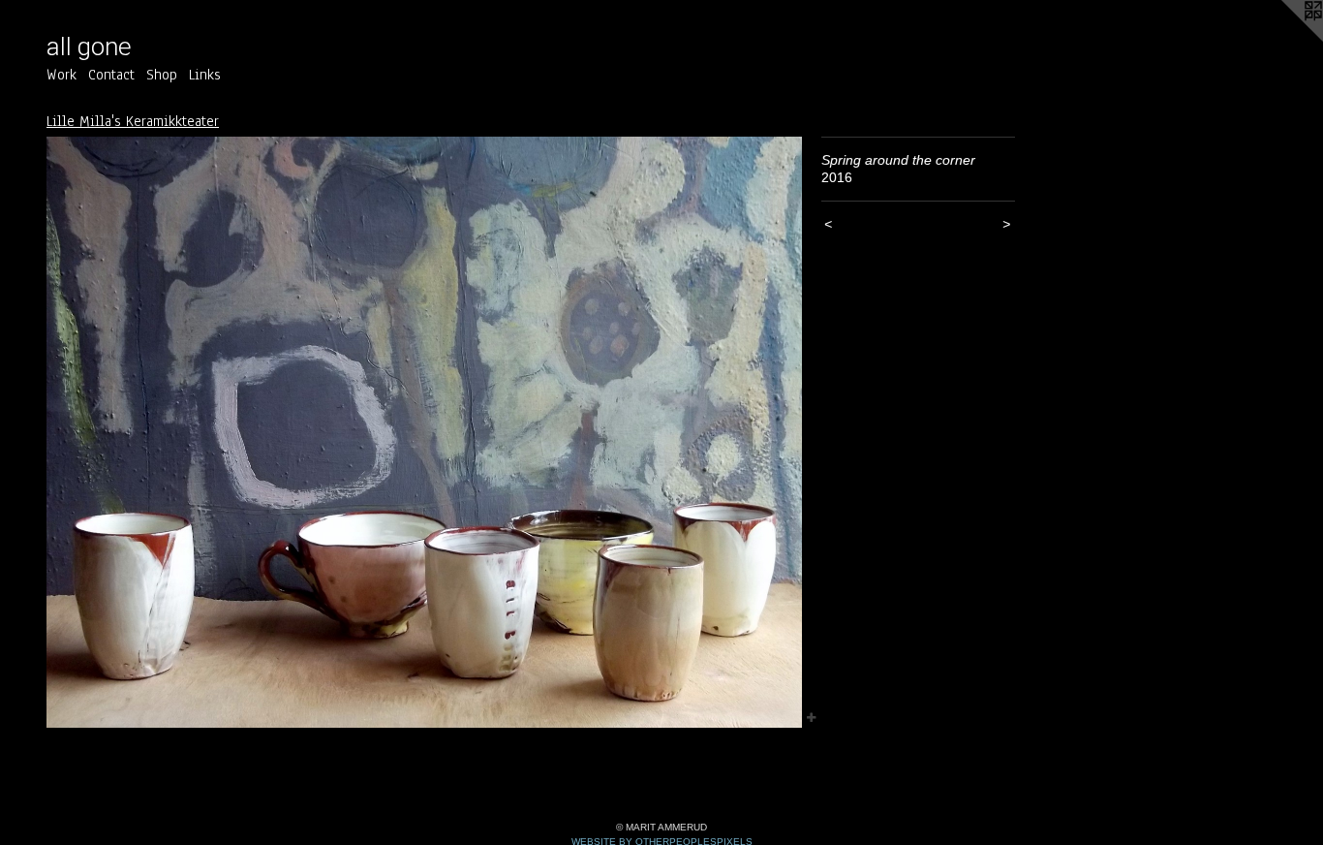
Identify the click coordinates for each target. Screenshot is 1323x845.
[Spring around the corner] (424, 433)
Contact (111, 74)
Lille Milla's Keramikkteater (132, 121)
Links (205, 74)
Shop (161, 74)
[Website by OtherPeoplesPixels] (1284, 39)
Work (61, 74)
